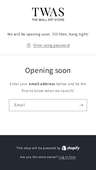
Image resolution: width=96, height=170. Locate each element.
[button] (48, 45)
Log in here (67, 157)
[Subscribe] (81, 105)
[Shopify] (71, 148)
